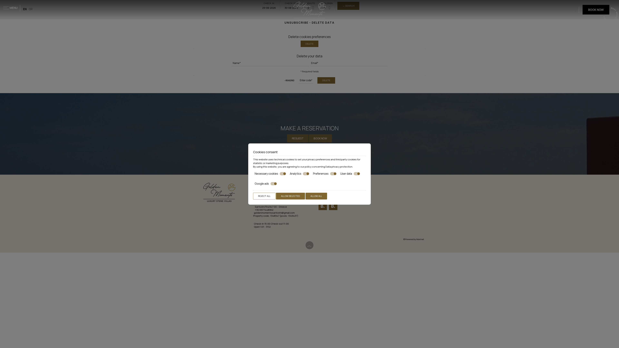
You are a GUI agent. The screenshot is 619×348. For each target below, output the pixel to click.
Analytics (295, 173)
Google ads (262, 183)
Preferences (321, 173)
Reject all (264, 196)
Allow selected (290, 196)
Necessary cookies (266, 173)
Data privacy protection (338, 166)
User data (346, 173)
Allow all (316, 196)
